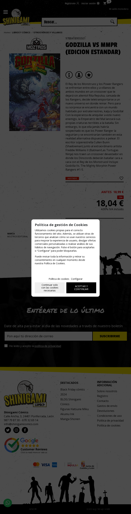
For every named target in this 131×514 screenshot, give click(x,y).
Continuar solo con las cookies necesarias (49, 287)
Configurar (77, 278)
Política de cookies (59, 278)
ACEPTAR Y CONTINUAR (81, 288)
